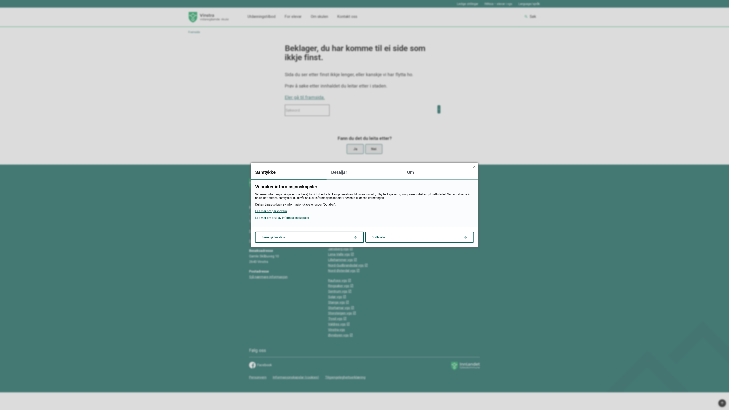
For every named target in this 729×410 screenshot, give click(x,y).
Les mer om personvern (271, 211)
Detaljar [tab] (339, 172)
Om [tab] (410, 172)
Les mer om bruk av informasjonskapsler (282, 218)
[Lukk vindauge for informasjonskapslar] (474, 167)
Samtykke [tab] (265, 172)
